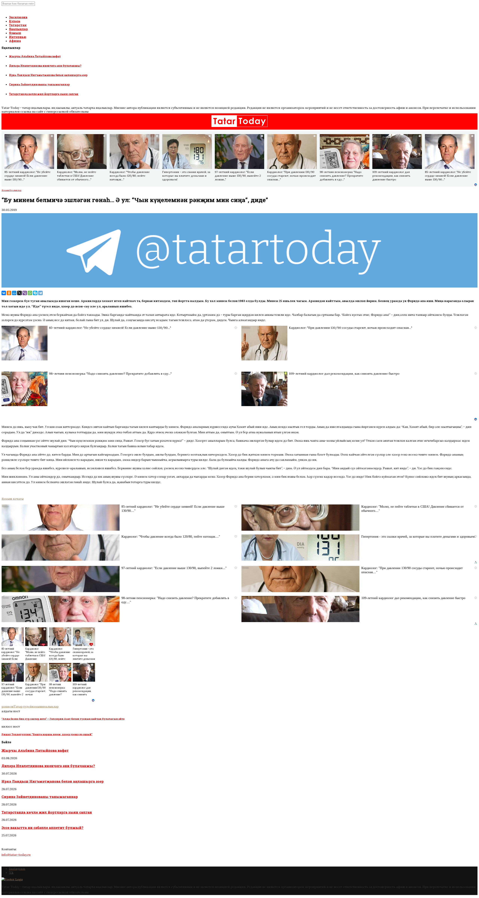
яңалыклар (50, 706)
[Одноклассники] (9, 293)
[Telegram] (40, 293)
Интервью (17, 37)
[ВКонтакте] (3, 293)
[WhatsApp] (30, 293)
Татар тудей (23, 706)
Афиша (15, 41)
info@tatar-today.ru (15, 854)
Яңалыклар (18, 29)
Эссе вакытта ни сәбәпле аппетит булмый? (42, 827)
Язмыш (15, 33)
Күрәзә (14, 21)
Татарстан (18, 25)
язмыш (37, 706)
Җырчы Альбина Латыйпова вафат (35, 56)
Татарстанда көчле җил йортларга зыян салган (43, 94)
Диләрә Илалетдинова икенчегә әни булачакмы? (45, 65)
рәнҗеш (7, 706)
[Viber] (24, 293)
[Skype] (35, 293)
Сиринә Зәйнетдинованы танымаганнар (39, 84)
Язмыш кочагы (12, 499)
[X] (19, 293)
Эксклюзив (18, 17)
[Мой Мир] (14, 293)
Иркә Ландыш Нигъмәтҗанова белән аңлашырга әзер (48, 75)
